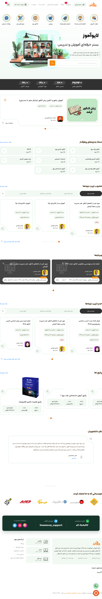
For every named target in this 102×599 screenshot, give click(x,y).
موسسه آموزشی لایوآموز (73, 593)
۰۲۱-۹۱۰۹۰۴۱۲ (82, 525)
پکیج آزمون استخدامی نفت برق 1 (73, 395)
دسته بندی (78, 4)
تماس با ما (42, 5)
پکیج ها (68, 5)
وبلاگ (62, 5)
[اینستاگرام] (25, 525)
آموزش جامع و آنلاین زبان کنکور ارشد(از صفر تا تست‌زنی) (41, 100)
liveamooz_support (51, 525)
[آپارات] (20, 525)
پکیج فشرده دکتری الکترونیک (30, 401)
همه (5, 142)
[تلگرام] (15, 525)
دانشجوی (74, 458)
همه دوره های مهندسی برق (12, 241)
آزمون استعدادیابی (52, 5)
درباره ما (34, 5)
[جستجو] (52, 63)
